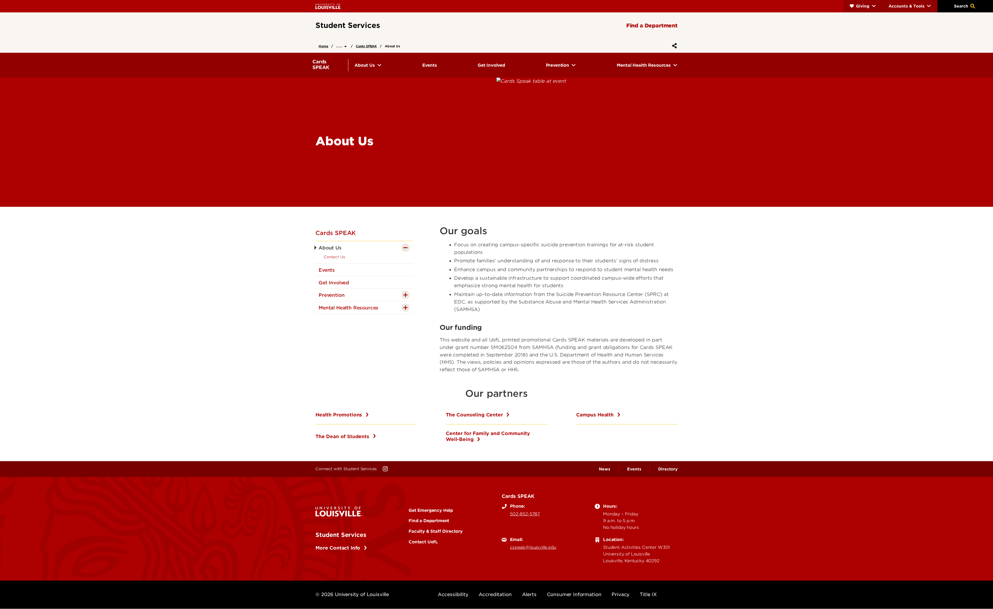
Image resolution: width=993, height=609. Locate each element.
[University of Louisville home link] (328, 6)
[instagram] (385, 468)
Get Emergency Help (431, 510)
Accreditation (495, 594)
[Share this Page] (673, 45)
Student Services (340, 534)
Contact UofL (423, 541)
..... (340, 45)
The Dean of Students (343, 436)
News (604, 469)
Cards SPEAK (366, 46)
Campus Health (595, 414)
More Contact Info (338, 548)
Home (323, 46)
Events (634, 469)
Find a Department (429, 520)
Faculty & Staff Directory (436, 531)
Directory (668, 469)
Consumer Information (574, 594)
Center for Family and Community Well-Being (488, 436)
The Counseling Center (475, 414)
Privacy (620, 594)
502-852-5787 (525, 513)
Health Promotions (339, 414)
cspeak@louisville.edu (533, 547)
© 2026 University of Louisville (352, 594)
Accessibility (453, 594)
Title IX (648, 594)
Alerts (529, 594)
